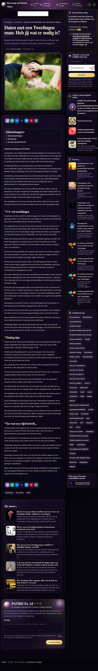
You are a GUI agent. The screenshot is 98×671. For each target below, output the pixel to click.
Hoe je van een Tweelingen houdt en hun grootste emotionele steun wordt (36, 528)
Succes (78, 427)
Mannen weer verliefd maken (79, 405)
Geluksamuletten (75, 344)
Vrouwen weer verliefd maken (80, 458)
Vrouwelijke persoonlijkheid (79, 449)
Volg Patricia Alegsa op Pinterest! (17, 149)
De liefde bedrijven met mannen (80, 330)
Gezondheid (88, 352)
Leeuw (89, 392)
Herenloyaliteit (88, 357)
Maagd (89, 396)
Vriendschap (81, 445)
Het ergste (73, 361)
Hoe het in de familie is (77, 365)
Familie (87, 339)
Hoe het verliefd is (76, 383)
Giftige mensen (75, 357)
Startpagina (8, 22)
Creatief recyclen (75, 326)
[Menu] (94, 5)
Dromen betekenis (76, 339)
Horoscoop (19, 493)
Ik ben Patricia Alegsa (80, 13)
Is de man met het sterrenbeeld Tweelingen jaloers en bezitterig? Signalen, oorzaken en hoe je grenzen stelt (37, 563)
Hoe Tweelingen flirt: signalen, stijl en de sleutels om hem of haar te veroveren (37, 581)
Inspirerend (84, 387)
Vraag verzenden (54, 642)
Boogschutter (87, 317)
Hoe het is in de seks (76, 370)
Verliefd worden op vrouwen (79, 440)
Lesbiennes (73, 396)
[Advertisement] (33, 13)
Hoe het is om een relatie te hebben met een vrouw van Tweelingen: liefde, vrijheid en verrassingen (38, 512)
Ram (88, 418)
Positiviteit (84, 414)
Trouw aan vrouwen (76, 431)
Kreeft (82, 392)
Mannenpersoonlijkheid (77, 409)
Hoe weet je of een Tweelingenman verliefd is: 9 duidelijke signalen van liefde (35, 545)
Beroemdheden (75, 317)
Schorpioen (73, 423)
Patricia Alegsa (16, 49)
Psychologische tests (76, 418)
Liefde (28, 493)
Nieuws (90, 409)
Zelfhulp (72, 467)
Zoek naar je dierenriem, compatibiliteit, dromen (80, 483)
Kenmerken (73, 392)
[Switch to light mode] (89, 5)
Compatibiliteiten (75, 322)
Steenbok (89, 423)
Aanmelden (81, 75)
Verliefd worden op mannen (79, 436)
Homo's (87, 383)
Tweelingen (18, 22)
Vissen (72, 445)
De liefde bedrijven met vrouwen (80, 335)
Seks (81, 423)
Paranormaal (74, 414)
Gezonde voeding (75, 352)
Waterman (73, 462)
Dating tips (12, 139)
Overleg (7, 620)
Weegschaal (83, 462)
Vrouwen (73, 453)
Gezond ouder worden (77, 348)
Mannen (72, 401)
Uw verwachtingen (15, 136)
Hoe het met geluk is (77, 374)
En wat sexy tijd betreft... (17, 142)
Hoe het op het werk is (77, 379)
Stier (71, 427)
